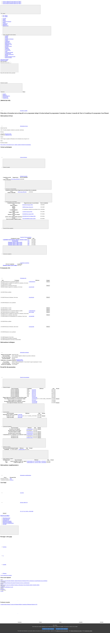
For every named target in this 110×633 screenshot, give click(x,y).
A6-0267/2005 (31, 286)
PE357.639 (34, 394)
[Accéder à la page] (37, 296)
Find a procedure (3, 61)
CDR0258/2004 (30, 462)
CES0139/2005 (29, 461)
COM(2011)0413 (29, 437)
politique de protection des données (62, 630)
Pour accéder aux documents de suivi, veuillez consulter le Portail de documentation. (15, 144)
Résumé (48, 281)
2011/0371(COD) (8, 133)
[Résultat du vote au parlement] (37, 306)
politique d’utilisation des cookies (76, 630)
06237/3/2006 (31, 312)
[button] (17, 599)
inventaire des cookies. (88, 630)
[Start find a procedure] (9, 67)
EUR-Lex (11, 479)
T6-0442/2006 (31, 326)
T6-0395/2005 (31, 297)
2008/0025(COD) (8, 134)
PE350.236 (34, 391)
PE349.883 (34, 389)
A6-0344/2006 (31, 316)
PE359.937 (34, 396)
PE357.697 (34, 393)
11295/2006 (20, 414)
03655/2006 (20, 417)
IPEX (11, 478)
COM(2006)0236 (32, 310)
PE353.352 (34, 392)
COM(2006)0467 (29, 434)
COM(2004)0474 (32, 281)
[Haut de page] (9, 530)
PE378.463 (34, 400)
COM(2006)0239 (29, 433)
